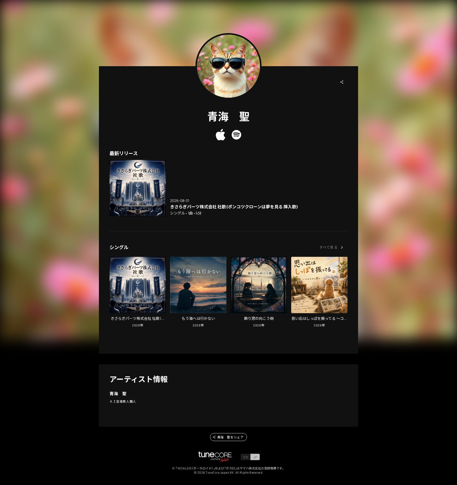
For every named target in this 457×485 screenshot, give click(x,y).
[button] (342, 82)
